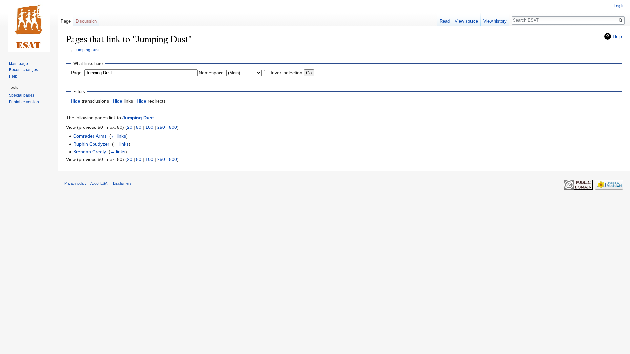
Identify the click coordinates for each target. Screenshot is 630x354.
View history (495, 21)
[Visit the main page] (29, 26)
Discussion (86, 21)
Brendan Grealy (89, 151)
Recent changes (23, 70)
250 (161, 127)
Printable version (24, 102)
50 (138, 127)
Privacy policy (75, 183)
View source (466, 21)
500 (173, 127)
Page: (77, 72)
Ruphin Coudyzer (91, 144)
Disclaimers (122, 183)
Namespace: (212, 72)
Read (445, 21)
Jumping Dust (87, 50)
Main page (18, 63)
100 (149, 127)
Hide (75, 101)
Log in (619, 6)
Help (617, 36)
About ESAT (99, 183)
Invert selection (286, 72)
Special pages (21, 95)
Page (66, 21)
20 (129, 127)
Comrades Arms (90, 136)
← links (118, 136)
